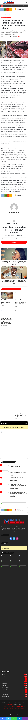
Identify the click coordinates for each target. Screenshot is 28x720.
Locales (3, 674)
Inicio (3, 14)
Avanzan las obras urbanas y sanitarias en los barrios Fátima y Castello (18, 472)
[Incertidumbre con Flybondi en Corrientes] (23, 568)
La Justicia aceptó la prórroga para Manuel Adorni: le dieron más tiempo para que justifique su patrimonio (18, 494)
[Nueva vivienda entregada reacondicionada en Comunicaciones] (5, 479)
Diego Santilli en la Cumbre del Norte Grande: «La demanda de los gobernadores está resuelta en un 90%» (20, 303)
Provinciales (4, 678)
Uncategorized (5, 694)
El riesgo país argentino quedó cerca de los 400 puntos (20, 415)
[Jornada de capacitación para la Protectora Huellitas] (5, 466)
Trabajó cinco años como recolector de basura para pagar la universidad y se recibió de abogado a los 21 (18, 486)
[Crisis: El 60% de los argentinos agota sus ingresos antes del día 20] (7, 295)
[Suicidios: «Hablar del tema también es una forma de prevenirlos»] (5, 568)
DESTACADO (4, 681)
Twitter (4, 543)
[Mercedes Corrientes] (8, 2)
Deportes (4, 685)
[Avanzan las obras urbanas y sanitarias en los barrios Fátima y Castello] (5, 473)
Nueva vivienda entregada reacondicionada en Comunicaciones (16, 479)
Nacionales (4, 683)
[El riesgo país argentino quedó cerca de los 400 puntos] (21, 361)
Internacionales (5, 687)
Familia (3, 692)
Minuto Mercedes (6, 36)
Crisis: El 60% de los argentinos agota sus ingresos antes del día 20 (6, 301)
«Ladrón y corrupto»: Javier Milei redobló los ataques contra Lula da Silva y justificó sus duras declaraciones (7, 321)
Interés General (5, 696)
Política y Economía (9, 14)
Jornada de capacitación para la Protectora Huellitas (18, 465)
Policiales (4, 676)
